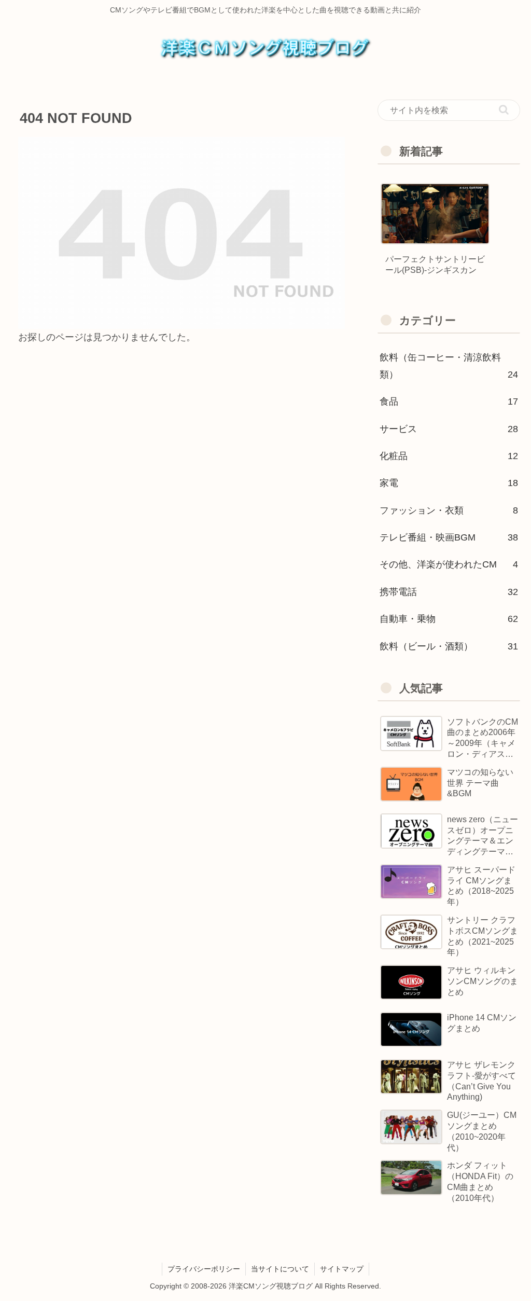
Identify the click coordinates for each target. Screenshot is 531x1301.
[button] (504, 110)
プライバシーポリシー (203, 1269)
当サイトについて (280, 1269)
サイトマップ (342, 1269)
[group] (435, 234)
